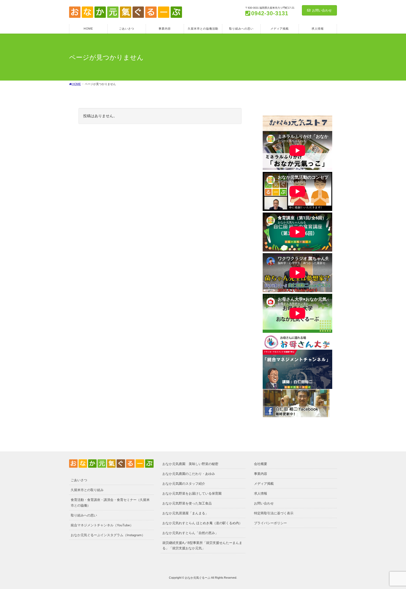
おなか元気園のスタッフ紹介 (183, 483)
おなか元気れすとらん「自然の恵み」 (190, 533)
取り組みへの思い (84, 515)
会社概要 (260, 464)
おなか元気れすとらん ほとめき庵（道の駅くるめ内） (202, 523)
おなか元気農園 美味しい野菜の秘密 (190, 464)
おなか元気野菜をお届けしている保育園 (192, 493)
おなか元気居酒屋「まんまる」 (185, 513)
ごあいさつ (79, 480)
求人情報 (260, 493)
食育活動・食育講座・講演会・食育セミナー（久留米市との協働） (110, 502)
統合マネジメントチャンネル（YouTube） (102, 525)
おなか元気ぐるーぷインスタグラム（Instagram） (108, 535)
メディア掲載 (264, 483)
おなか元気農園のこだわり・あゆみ (188, 474)
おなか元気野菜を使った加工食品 (187, 503)
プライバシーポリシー (270, 523)
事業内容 (260, 474)
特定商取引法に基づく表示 (273, 513)
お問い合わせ (322, 10)
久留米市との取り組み (87, 490)
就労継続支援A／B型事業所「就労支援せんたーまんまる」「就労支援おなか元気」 (202, 545)
